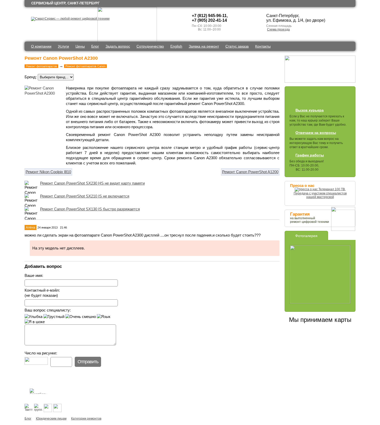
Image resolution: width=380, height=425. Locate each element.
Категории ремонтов (86, 418)
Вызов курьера (309, 110)
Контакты (263, 46)
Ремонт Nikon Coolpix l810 (48, 172)
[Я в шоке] (35, 321)
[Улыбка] (33, 316)
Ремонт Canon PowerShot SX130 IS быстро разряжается (90, 209)
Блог (95, 46)
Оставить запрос (304, 98)
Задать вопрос (117, 46)
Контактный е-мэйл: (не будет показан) (42, 293)
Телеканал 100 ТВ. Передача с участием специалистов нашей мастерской (320, 193)
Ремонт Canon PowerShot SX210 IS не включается (84, 196)
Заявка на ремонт (204, 46)
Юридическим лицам (51, 418)
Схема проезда (278, 29)
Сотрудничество (150, 46)
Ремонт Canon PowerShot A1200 (250, 172)
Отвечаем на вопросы (315, 133)
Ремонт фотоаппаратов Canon (85, 66)
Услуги (63, 46)
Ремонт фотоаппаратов (41, 66)
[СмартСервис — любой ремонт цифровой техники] (70, 18)
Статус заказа (237, 46)
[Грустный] (53, 316)
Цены (80, 46)
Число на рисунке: (41, 353)
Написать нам (209, 391)
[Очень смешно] (80, 316)
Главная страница (177, 391)
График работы (309, 155)
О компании (41, 46)
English (176, 46)
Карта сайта (193, 391)
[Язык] (103, 316)
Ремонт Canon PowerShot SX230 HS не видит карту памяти (92, 183)
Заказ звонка (334, 98)
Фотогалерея (306, 236)
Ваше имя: (34, 275)
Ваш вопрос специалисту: (48, 310)
